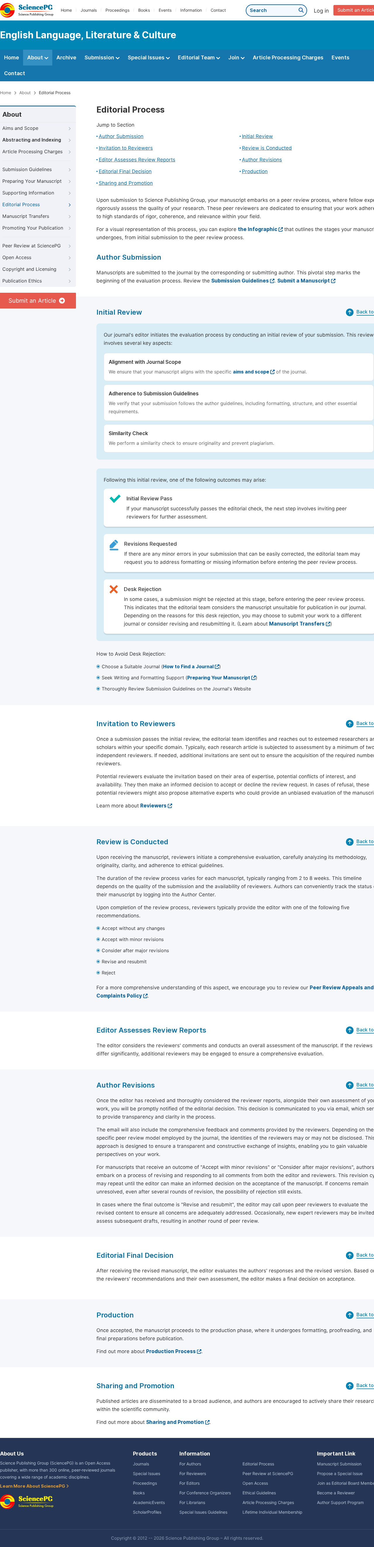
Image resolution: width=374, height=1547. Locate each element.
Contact (218, 10)
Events (165, 10)
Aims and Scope (20, 128)
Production (255, 171)
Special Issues (147, 57)
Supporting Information (28, 193)
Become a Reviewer (336, 1493)
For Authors (190, 1464)
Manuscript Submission (339, 1464)
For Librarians (192, 1502)
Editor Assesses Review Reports (137, 160)
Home (66, 10)
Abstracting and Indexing (31, 140)
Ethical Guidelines (259, 1493)
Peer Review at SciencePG (31, 246)
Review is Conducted (267, 148)
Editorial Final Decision (125, 171)
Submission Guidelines (27, 169)
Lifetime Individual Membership (272, 1512)
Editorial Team (197, 57)
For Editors (189, 1483)
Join (234, 57)
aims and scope (251, 372)
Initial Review (257, 136)
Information (191, 10)
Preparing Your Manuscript (32, 181)
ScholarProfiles (147, 1512)
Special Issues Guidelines (203, 1512)
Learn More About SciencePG (33, 1486)
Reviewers (153, 806)
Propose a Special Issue (340, 1473)
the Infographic (257, 229)
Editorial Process (21, 204)
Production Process (171, 1351)
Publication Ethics (22, 281)
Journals (89, 10)
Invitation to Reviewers (126, 148)
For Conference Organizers (205, 1493)
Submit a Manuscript (303, 281)
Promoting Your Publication (32, 228)
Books (144, 10)
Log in (321, 11)
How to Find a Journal (188, 666)
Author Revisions (262, 160)
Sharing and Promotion (126, 183)
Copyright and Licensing (29, 269)
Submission (99, 57)
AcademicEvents (149, 1502)
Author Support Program (340, 1502)
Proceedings (117, 10)
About (35, 57)
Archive (66, 57)
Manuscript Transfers (25, 216)
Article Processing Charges (288, 57)
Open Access (16, 257)
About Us (12, 1453)
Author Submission (121, 136)
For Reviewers (192, 1473)
